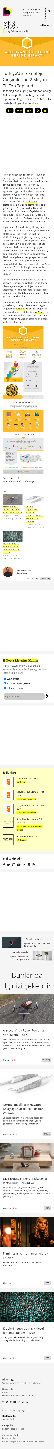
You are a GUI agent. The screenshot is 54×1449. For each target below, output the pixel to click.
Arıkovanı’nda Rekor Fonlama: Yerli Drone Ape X (12, 509)
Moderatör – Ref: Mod (27, 778)
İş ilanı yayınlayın (9, 1438)
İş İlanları (45, 25)
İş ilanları (9, 772)
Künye (5, 1392)
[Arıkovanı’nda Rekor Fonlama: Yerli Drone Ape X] (27, 1008)
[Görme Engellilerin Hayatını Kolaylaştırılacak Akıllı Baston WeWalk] (35, 499)
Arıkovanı (31, 201)
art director (21, 840)
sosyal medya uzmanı (26, 799)
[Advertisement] (27, 735)
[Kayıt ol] (47, 696)
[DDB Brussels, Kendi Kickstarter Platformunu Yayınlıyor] (27, 1157)
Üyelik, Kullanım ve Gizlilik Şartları (17, 1395)
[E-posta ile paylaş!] (45, 110)
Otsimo (20, 308)
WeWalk (39, 311)
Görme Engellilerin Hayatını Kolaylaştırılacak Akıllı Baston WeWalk (35, 514)
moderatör (21, 782)
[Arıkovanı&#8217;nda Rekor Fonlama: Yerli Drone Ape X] (12, 499)
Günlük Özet (12, 678)
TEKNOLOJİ (46, 578)
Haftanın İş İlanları (15, 688)
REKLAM (47, 1208)
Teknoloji (23, 1428)
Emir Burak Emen (24, 570)
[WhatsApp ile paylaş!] (38, 110)
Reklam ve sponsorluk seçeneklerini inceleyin (23, 1441)
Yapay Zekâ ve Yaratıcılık (16, 31)
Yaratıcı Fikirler (9, 1419)
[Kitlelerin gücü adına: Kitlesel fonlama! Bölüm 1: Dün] (12, 536)
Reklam (5, 1428)
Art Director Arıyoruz (26, 836)
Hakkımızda (7, 1389)
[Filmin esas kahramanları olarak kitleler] (27, 1231)
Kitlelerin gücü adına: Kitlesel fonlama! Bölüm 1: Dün (11, 548)
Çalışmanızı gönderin (11, 1435)
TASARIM (47, 1134)
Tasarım (13, 1428)
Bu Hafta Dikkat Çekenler (18, 683)
